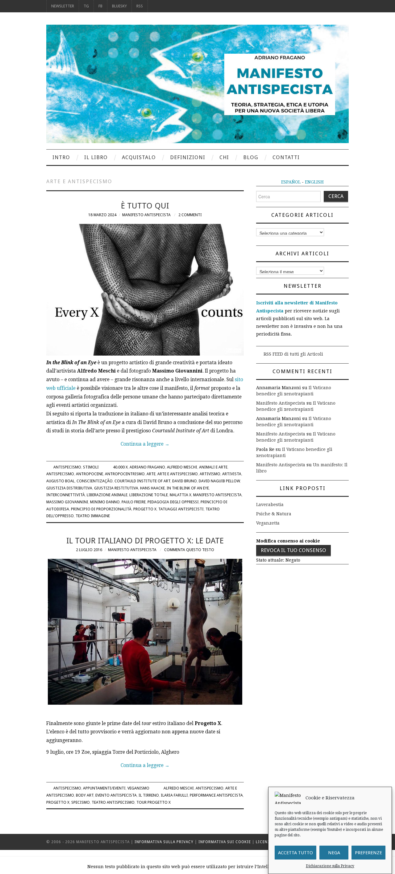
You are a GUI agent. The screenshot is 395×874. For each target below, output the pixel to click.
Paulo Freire (134, 502)
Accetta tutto (295, 852)
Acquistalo (139, 157)
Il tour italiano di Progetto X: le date (145, 540)
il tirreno (149, 795)
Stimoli (91, 467)
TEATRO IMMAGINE (93, 515)
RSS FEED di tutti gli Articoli (293, 354)
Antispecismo (67, 467)
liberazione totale (148, 495)
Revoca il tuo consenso (293, 550)
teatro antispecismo (113, 802)
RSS (139, 6)
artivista (231, 474)
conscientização (95, 481)
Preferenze (368, 852)
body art (85, 795)
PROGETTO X (144, 509)
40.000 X (120, 467)
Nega (334, 852)
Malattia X (180, 495)
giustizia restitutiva (116, 488)
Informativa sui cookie (224, 842)
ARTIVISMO (210, 474)
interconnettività (65, 495)
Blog (250, 157)
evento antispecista (116, 795)
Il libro (96, 157)
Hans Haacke (152, 488)
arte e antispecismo (177, 474)
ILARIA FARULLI (174, 795)
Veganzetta (268, 523)
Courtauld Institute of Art (142, 481)
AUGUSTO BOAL (60, 481)
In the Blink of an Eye (188, 488)
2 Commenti (190, 214)
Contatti (286, 157)
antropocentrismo (125, 474)
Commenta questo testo (189, 549)
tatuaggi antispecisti (181, 509)
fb (100, 6)
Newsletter (62, 6)
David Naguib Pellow (219, 481)
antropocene (89, 474)
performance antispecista (216, 795)
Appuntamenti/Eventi (104, 788)
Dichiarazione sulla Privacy (330, 866)
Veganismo (138, 788)
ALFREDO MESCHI (182, 467)
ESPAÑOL (291, 181)
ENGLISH (314, 181)
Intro (61, 157)
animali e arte (213, 467)
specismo (80, 802)
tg (86, 6)
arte (151, 474)
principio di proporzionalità (101, 509)
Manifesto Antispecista (146, 214)
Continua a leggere (145, 444)
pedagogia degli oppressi (173, 502)
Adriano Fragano (147, 467)
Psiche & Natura (273, 513)
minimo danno (105, 502)
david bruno (184, 481)
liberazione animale (107, 495)
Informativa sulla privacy (164, 842)
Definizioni (187, 157)
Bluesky (119, 6)
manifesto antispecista (217, 495)
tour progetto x (153, 802)
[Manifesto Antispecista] (197, 83)
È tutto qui (145, 205)
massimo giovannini (67, 502)
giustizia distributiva (69, 488)
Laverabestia (270, 504)
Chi (224, 157)
